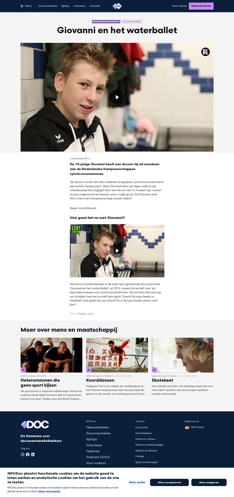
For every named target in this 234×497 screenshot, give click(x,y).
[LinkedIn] (33, 454)
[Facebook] (28, 454)
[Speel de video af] (117, 97)
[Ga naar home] (117, 6)
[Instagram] (22, 454)
